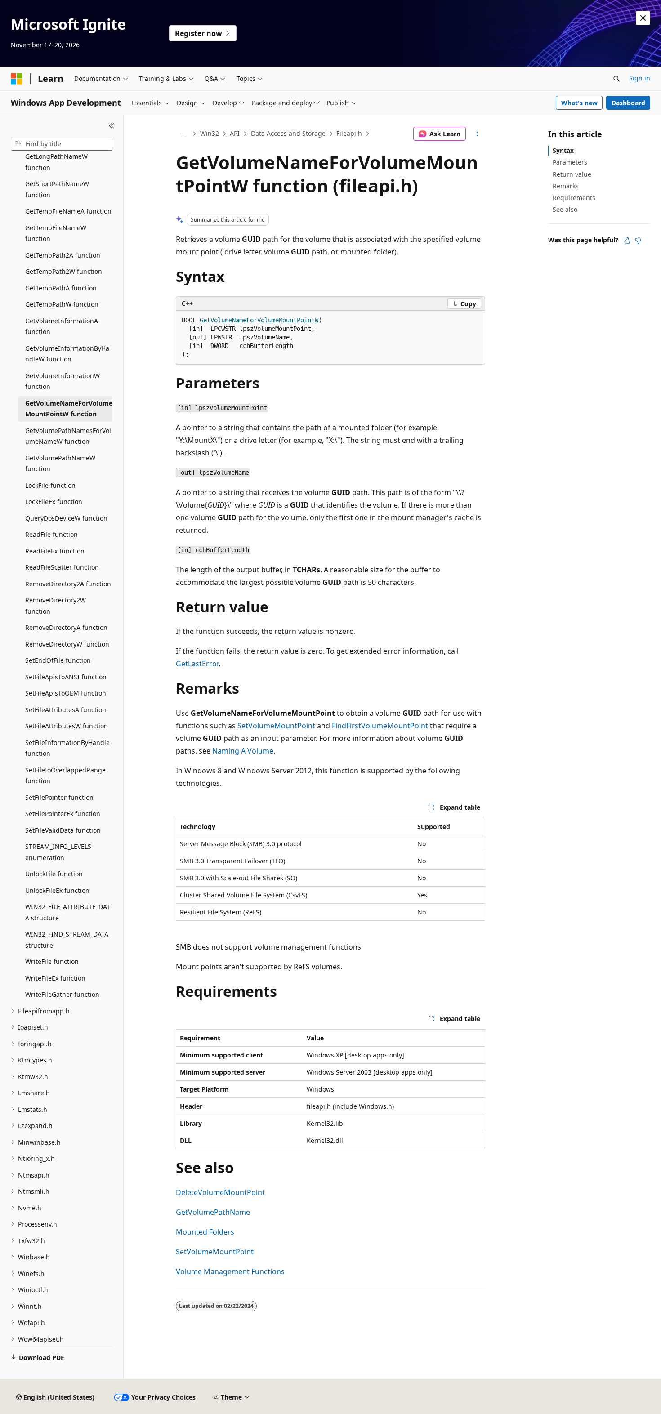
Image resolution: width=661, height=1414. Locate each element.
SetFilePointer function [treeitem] (59, 797)
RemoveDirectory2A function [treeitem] (68, 584)
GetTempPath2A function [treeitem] (62, 255)
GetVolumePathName (213, 1212)
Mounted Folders (205, 1232)
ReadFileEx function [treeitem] (55, 551)
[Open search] (616, 79)
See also (565, 209)
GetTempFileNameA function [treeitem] (68, 211)
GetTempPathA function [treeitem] (61, 288)
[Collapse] (112, 126)
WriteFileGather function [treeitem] (62, 994)
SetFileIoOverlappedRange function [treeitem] (65, 775)
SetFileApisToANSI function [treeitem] (66, 677)
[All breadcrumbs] (184, 134)
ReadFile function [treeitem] (51, 534)
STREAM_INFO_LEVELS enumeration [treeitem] (58, 852)
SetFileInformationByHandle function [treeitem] (67, 748)
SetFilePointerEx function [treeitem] (62, 813)
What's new (579, 102)
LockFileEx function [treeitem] (53, 501)
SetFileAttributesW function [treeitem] (66, 726)
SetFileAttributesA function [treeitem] (65, 709)
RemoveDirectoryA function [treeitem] (66, 627)
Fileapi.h (349, 133)
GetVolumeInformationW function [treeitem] (62, 381)
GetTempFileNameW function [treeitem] (55, 233)
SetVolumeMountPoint (276, 726)
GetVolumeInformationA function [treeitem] (61, 326)
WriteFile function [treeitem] (52, 961)
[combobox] (61, 144)
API (235, 133)
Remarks (566, 186)
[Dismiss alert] (643, 18)
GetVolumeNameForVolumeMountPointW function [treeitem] (68, 409)
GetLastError (197, 664)
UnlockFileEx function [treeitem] (57, 890)
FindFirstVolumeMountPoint (380, 726)
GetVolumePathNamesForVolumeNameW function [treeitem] (68, 436)
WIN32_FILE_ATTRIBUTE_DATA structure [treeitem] (67, 912)
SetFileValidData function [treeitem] (63, 830)
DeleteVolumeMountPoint (220, 1192)
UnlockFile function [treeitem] (54, 874)
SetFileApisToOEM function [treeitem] (65, 693)
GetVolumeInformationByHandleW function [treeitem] (67, 354)
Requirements (574, 197)
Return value (572, 174)
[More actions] (477, 134)
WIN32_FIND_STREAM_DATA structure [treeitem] (66, 940)
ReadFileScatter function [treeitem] (62, 567)
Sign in (639, 78)
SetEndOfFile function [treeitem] (58, 660)
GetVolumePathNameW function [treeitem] (60, 463)
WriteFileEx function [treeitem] (55, 978)
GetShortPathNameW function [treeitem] (57, 189)
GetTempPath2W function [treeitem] (63, 271)
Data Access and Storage (288, 133)
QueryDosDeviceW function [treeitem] (66, 518)
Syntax (563, 150)
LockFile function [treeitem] (50, 485)
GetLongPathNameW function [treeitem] (56, 162)
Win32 (209, 133)
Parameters (570, 162)
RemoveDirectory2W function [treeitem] (55, 606)
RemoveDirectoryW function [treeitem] (67, 644)
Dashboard (628, 102)
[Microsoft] (16, 79)
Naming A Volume (242, 751)
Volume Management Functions (230, 1271)
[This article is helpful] (627, 240)
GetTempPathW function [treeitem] (61, 304)
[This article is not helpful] (638, 240)
